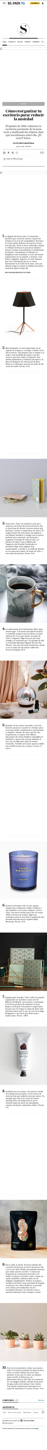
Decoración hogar (14, 1412)
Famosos (28, 42)
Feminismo (36, 42)
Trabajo (35, 1412)
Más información (7, 1423)
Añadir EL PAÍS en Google (14, 159)
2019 (4, 1412)
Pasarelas (12, 42)
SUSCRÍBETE (35, 3)
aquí (36, 1428)
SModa (23, 29)
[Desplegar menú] (4, 3)
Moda (5, 42)
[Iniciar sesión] (43, 3)
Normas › (41, 1400)
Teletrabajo (27, 1412)
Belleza (20, 42)
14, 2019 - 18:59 (23, 146)
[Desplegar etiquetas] (43, 1412)
